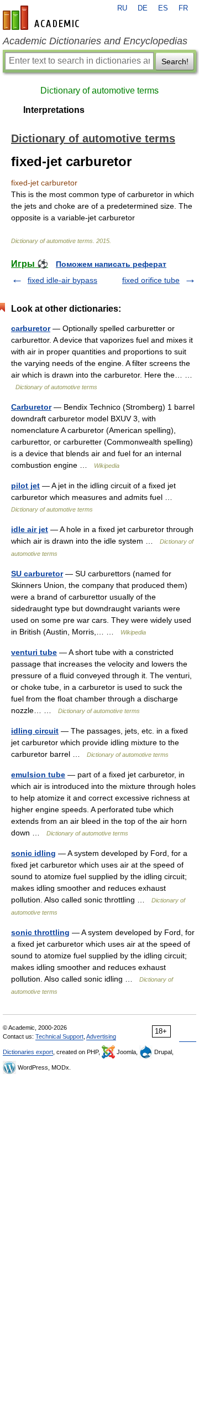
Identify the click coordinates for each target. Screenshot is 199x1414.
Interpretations (54, 110)
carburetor (30, 328)
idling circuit (35, 730)
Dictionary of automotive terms (99, 90)
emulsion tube (38, 774)
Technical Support (59, 1036)
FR (183, 8)
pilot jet (25, 485)
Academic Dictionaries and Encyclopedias (95, 41)
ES (163, 8)
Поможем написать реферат (111, 264)
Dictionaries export (28, 1052)
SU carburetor (37, 573)
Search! (174, 61)
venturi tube (34, 652)
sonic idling (33, 853)
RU (122, 8)
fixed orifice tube (151, 280)
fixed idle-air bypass (62, 280)
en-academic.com (42, 18)
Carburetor (31, 406)
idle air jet (29, 529)
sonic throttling (40, 932)
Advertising (101, 1036)
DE (143, 8)
